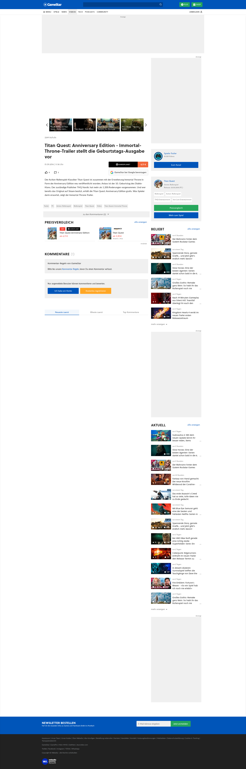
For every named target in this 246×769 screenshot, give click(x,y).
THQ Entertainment (162, 199)
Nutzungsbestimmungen (146, 738)
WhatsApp (75, 749)
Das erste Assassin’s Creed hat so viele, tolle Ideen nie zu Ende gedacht (185, 496)
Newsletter (125, 738)
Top (131, 312)
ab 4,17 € (64, 236)
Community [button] (102, 12)
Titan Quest (89, 206)
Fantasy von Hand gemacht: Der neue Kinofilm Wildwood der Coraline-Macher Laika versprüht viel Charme (185, 484)
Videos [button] (72, 12)
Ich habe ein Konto (63, 290)
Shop (198, 4)
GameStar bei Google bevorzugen (130, 172)
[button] (47, 12)
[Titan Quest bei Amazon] (105, 233)
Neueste (62, 312)
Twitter (44, 749)
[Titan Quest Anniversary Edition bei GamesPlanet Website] (52, 233)
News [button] (64, 12)
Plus (186, 4)
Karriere (117, 738)
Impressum (46, 738)
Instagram (60, 749)
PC (53, 206)
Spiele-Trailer (170, 153)
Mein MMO (63, 745)
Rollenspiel (78, 206)
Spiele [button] (56, 12)
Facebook (52, 749)
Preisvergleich (59, 222)
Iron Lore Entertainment (182, 199)
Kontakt (133, 738)
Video (99, 206)
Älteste (96, 312)
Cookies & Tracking (192, 738)
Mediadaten (161, 738)
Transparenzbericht (49, 741)
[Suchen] (160, 4)
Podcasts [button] (90, 12)
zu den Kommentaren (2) (94, 214)
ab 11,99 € (117, 236)
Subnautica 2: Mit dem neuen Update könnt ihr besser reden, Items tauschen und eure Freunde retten (185, 440)
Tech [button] (80, 12)
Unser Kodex (66, 738)
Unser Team (55, 738)
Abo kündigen (89, 738)
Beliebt (157, 229)
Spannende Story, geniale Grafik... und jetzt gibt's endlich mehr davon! (184, 255)
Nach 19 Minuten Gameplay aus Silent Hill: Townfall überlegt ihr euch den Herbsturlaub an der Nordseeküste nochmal (185, 303)
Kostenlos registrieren (96, 290)
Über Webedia (77, 738)
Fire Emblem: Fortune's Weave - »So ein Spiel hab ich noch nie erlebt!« (185, 585)
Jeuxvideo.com (82, 745)
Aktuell (158, 425)
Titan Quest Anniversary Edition (75, 232)
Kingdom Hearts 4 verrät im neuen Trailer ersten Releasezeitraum (185, 315)
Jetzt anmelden (180, 723)
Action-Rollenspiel (64, 206)
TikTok (67, 749)
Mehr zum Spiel (176, 215)
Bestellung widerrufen (104, 738)
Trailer (46, 206)
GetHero (72, 745)
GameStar (45, 745)
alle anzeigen (140, 222)
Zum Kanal (176, 165)
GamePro (54, 745)
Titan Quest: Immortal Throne (115, 206)
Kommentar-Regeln (70, 269)
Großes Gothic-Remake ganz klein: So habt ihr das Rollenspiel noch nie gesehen (185, 287)
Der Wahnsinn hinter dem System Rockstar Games (184, 240)
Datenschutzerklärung (175, 738)
